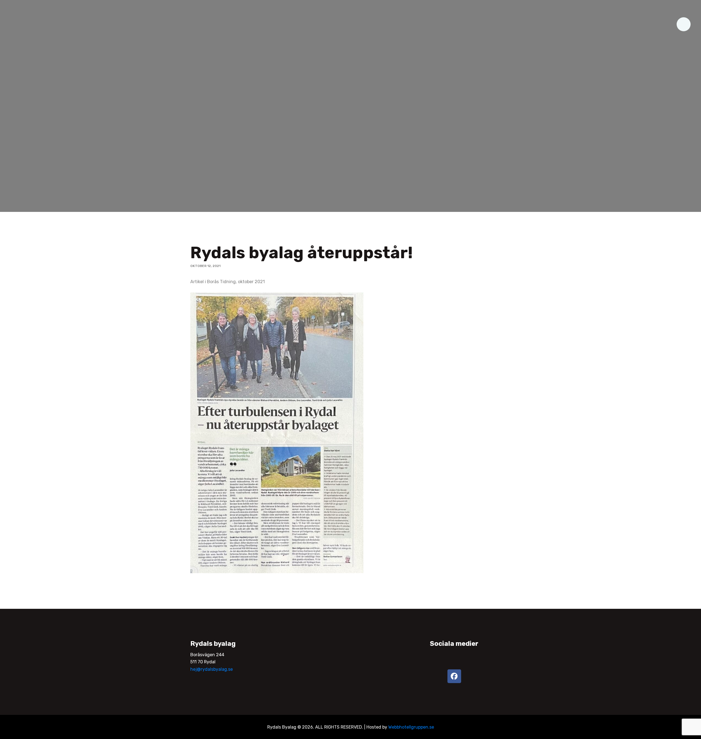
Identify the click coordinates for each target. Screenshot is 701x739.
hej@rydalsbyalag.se (211, 669)
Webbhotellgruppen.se (411, 727)
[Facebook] (454, 676)
